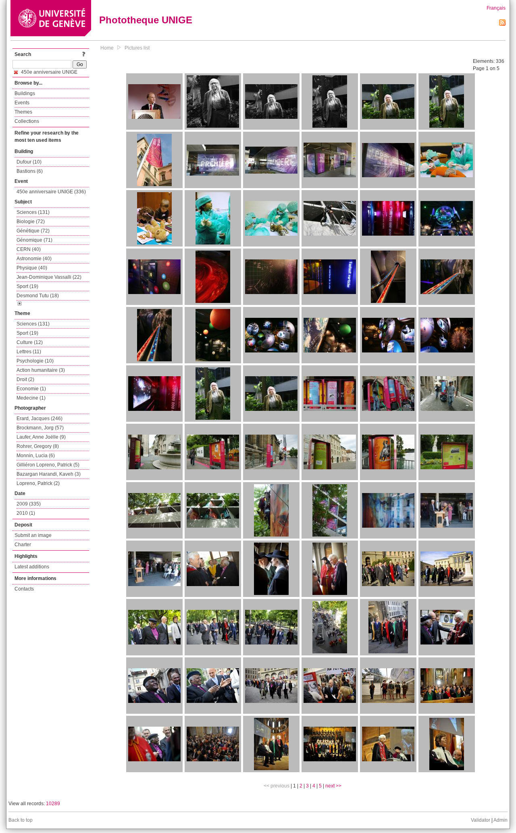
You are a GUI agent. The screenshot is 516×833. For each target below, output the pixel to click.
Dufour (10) (29, 162)
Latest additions (32, 567)
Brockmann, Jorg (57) (40, 428)
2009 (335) (29, 504)
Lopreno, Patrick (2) (38, 483)
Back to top (20, 820)
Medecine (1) (31, 398)
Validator (480, 820)
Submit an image (33, 535)
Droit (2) (25, 379)
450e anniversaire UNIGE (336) (51, 192)
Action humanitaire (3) (41, 370)
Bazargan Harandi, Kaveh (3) (49, 474)
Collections (27, 121)
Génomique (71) (34, 240)
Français (496, 8)
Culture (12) (30, 342)
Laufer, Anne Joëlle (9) (41, 437)
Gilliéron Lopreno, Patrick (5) (48, 465)
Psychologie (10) (35, 361)
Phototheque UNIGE (145, 20)
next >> (333, 786)
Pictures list (137, 48)
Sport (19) (27, 286)
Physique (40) (32, 268)
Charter (23, 544)
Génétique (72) (33, 231)
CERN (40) (29, 249)
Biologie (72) (31, 221)
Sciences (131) (33, 212)
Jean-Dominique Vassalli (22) (49, 277)
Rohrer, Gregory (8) (38, 446)
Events (22, 103)
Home (107, 48)
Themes (23, 112)
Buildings (25, 93)
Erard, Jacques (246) (39, 418)
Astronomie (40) (34, 258)
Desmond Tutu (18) (38, 295)
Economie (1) (31, 389)
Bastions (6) (30, 171)
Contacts (24, 589)
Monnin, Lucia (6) (36, 455)
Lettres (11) (29, 351)
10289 (53, 803)
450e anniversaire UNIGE (48, 72)
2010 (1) (26, 513)
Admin (500, 820)
